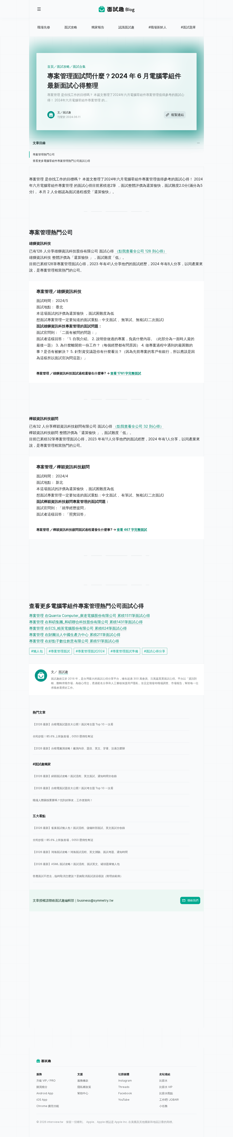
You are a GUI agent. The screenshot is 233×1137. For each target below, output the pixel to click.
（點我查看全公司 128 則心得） (141, 251)
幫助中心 (82, 1093)
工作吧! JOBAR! (169, 1099)
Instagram (125, 1080)
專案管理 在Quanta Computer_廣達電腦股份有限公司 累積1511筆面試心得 (89, 615)
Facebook (125, 1093)
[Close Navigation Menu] (39, 9)
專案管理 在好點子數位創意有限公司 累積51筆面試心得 (74, 641)
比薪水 (163, 1080)
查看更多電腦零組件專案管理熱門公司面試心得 (61, 160)
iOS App (41, 1099)
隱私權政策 (84, 1087)
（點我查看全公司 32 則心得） (138, 426)
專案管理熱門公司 (44, 154)
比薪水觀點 (166, 1093)
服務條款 (82, 1080)
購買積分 (41, 1087)
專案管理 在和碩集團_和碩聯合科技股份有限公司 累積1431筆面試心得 (86, 622)
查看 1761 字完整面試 (125, 373)
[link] (111, 724)
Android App (44, 1093)
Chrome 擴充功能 (47, 1106)
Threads (123, 1087)
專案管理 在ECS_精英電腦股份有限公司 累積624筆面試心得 (78, 628)
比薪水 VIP (165, 1087)
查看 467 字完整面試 (132, 529)
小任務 (163, 1106)
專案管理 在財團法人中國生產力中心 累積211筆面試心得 (74, 634)
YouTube (123, 1099)
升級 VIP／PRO (46, 1080)
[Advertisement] (116, 943)
